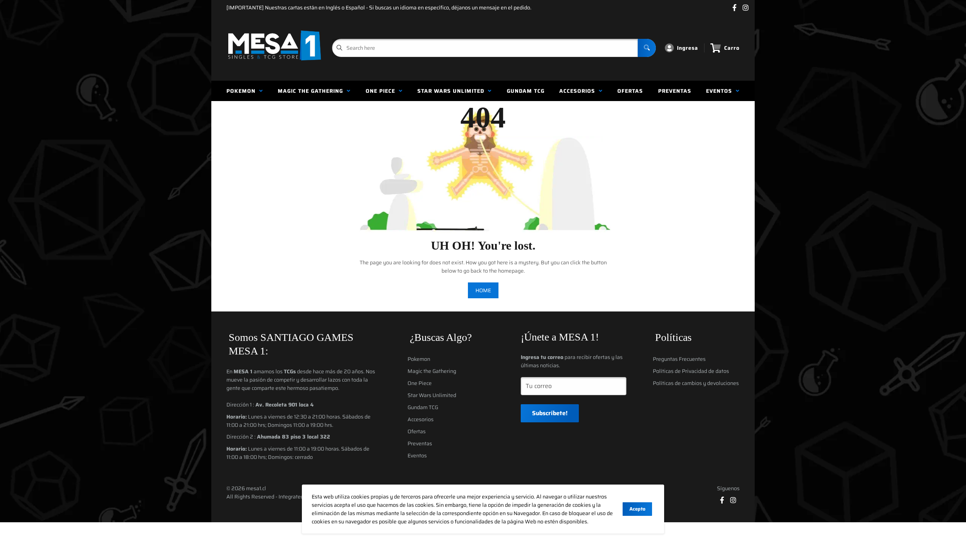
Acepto (637, 509)
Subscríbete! (550, 413)
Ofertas (630, 91)
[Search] (647, 48)
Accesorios (579, 91)
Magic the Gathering (312, 91)
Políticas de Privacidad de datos (691, 371)
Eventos (721, 91)
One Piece (382, 91)
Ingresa (687, 48)
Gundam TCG (526, 91)
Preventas (674, 91)
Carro (732, 48)
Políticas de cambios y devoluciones (696, 383)
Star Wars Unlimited (452, 91)
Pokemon (242, 91)
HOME (483, 290)
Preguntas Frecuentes (679, 359)
